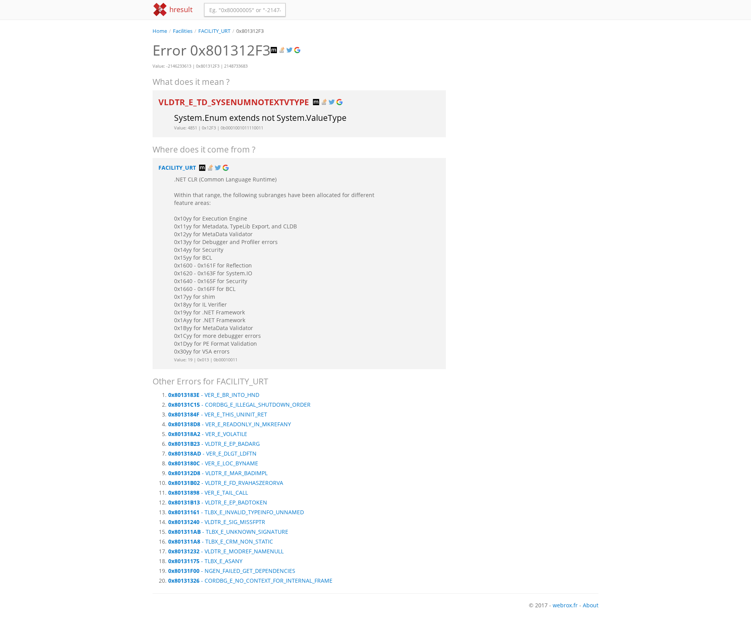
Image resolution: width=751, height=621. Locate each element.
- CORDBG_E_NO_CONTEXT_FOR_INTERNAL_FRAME (250, 580)
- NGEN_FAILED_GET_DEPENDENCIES (231, 570)
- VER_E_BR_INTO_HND (213, 394)
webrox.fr (565, 605)
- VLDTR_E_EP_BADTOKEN (217, 502)
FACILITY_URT (214, 31)
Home (160, 31)
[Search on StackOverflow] (282, 50)
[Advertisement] (528, 89)
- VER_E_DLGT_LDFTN (212, 453)
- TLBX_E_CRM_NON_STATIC (220, 541)
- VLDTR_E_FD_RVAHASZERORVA (225, 482)
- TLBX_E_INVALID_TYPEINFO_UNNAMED (236, 512)
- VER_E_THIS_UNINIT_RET (217, 414)
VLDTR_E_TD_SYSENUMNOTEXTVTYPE (234, 102)
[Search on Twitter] (290, 50)
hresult (179, 9)
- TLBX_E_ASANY (205, 561)
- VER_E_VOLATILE (207, 434)
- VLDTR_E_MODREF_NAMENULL (226, 551)
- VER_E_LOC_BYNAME (213, 463)
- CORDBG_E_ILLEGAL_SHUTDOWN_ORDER (239, 404)
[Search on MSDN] (274, 50)
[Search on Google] (298, 50)
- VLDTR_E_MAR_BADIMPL (218, 473)
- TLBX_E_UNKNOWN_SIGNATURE (228, 531)
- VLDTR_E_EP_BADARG (214, 443)
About (590, 605)
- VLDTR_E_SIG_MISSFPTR (216, 522)
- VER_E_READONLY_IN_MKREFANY (229, 424)
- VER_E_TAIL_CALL (208, 492)
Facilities (182, 31)
